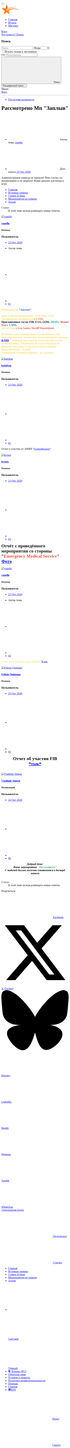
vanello (19, 142)
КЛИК (5, 340)
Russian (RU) (18, 1371)
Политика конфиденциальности (26, 1380)
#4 (9, 655)
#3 (9, 539)
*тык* (35, 763)
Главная (12, 19)
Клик (44, 661)
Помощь (13, 1383)
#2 (9, 443)
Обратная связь (17, 1374)
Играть (12, 22)
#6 (9, 858)
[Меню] (2, 3)
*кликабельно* (42, 448)
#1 (9, 303)
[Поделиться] (33, 274)
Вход (4, 92)
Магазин (13, 25)
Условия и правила (19, 1377)
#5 (9, 751)
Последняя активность (21, 99)
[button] (33, 1309)
